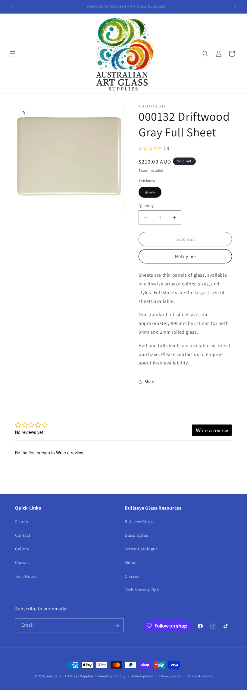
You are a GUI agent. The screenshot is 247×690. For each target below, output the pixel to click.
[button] (12, 53)
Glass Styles (136, 535)
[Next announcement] (235, 6)
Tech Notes (25, 576)
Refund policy (142, 676)
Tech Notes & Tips (142, 590)
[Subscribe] (116, 625)
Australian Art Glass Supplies (70, 676)
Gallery (22, 549)
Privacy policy (170, 676)
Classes (22, 562)
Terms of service (199, 676)
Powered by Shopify (110, 676)
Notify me (185, 256)
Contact (22, 535)
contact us (188, 354)
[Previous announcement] (11, 6)
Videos (131, 562)
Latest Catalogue (141, 549)
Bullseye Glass (139, 521)
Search (21, 521)
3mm (153, 193)
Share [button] (150, 381)
